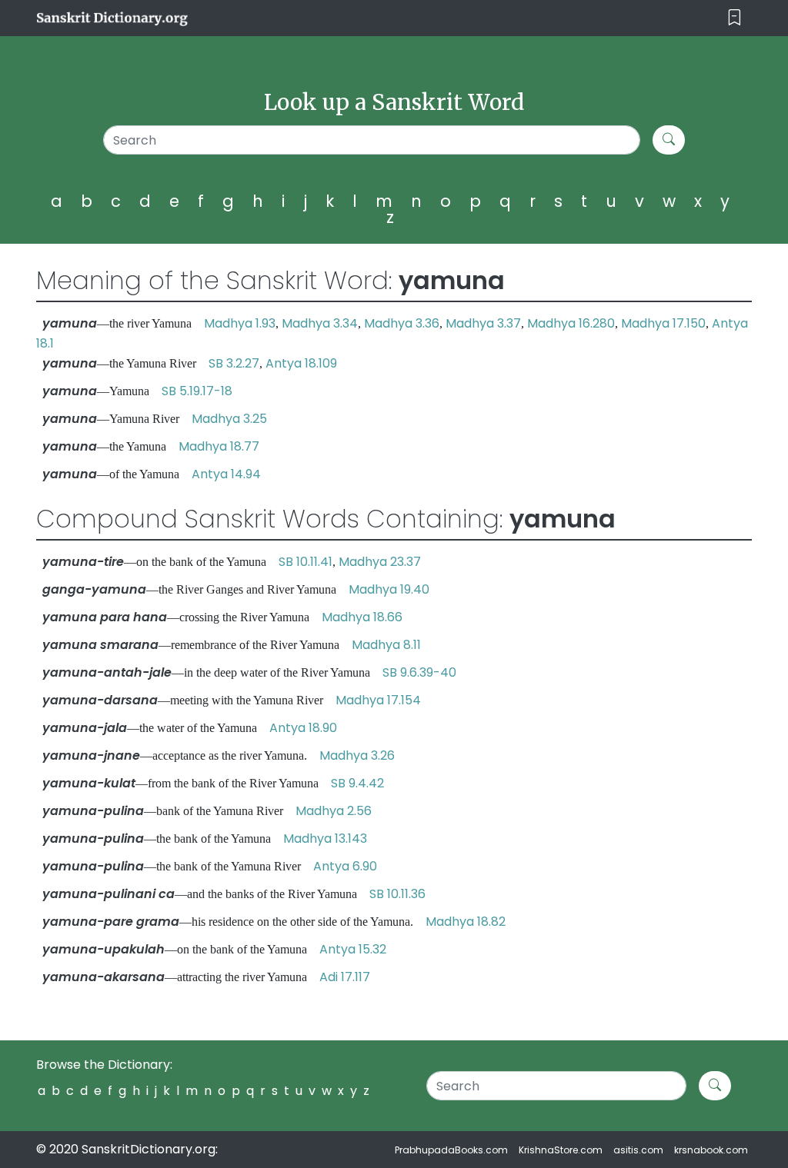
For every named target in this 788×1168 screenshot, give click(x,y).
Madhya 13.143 (325, 838)
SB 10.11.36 (397, 894)
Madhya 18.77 (219, 446)
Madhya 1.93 (239, 323)
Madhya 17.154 (378, 700)
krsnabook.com (711, 1149)
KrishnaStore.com (561, 1149)
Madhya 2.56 (334, 811)
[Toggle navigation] (734, 18)
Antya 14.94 (226, 474)
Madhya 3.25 (229, 419)
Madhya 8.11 (386, 645)
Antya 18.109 (301, 363)
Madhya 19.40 (389, 589)
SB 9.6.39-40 (419, 672)
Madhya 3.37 (483, 323)
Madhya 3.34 (320, 323)
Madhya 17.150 (663, 323)
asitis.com (638, 1149)
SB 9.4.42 (357, 783)
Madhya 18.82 (466, 921)
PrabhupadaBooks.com (451, 1149)
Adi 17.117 (344, 977)
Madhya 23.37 (380, 562)
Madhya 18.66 (362, 617)
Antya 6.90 (345, 866)
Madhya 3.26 (357, 755)
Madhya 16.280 (571, 323)
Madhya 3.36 (401, 323)
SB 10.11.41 (305, 562)
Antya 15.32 (352, 949)
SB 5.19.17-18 (197, 391)
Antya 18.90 (303, 728)
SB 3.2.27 (234, 363)
